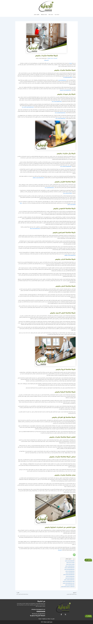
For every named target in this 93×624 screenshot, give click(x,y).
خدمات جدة (57, 14)
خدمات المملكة (44, 14)
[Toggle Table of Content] (73, 559)
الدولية (70, 63)
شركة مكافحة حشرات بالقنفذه (70, 255)
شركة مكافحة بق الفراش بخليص (69, 579)
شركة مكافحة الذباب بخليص (69, 571)
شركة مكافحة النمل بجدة (49, 187)
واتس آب (87, 616)
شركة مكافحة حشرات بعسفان (65, 90)
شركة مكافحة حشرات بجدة (57, 101)
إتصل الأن (87, 560)
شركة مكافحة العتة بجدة (67, 77)
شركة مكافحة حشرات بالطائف (38, 177)
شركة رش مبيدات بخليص (70, 562)
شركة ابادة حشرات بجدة (67, 193)
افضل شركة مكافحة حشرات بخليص (68, 581)
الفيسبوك (60, 550)
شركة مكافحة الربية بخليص (70, 576)
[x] (65, 614)
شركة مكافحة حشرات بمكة (35, 228)
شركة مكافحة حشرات (62, 80)
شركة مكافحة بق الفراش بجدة (65, 166)
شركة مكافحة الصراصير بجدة (60, 112)
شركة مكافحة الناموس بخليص (69, 567)
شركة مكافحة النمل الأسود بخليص (68, 574)
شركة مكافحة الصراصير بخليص (69, 569)
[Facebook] (61, 614)
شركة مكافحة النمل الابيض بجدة (28, 107)
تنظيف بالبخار (36, 14)
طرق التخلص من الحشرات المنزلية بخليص (67, 586)
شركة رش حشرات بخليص (70, 564)
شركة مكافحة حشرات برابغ (61, 118)
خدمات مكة (51, 14)
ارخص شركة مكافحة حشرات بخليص (68, 583)
